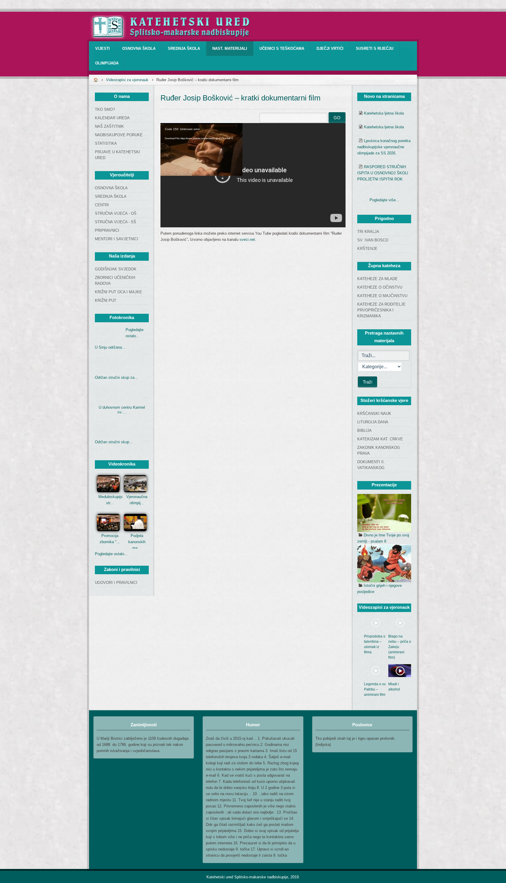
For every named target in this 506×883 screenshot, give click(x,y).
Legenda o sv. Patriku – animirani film (375, 689)
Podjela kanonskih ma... (137, 541)
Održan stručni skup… (114, 442)
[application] (253, 175)
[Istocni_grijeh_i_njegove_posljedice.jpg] (384, 563)
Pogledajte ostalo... (111, 554)
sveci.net (247, 239)
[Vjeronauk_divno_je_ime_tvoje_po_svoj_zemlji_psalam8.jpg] (384, 513)
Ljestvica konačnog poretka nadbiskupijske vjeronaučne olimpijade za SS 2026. (384, 147)
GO (337, 117)
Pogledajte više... (384, 200)
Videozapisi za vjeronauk (127, 80)
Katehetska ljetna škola (384, 113)
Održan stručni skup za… (116, 377)
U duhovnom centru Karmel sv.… (122, 409)
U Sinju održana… (110, 347)
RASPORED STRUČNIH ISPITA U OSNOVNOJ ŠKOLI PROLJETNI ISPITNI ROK (382, 173)
